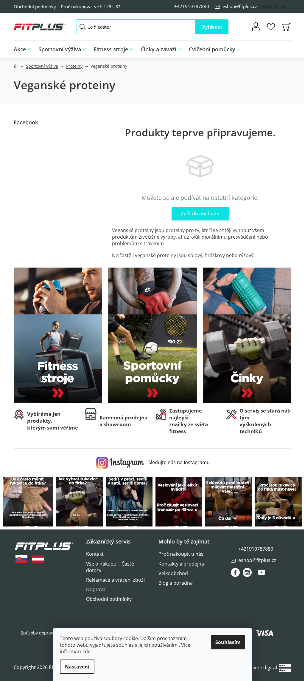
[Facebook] (235, 572)
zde (87, 651)
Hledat (212, 26)
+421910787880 (191, 6)
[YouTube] (261, 575)
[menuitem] (24, 49)
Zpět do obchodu (200, 213)
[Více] (282, 47)
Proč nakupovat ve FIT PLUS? (90, 7)
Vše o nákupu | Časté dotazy (110, 567)
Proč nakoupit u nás (180, 554)
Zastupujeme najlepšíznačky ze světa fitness (188, 421)
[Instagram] (247, 572)
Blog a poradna (175, 583)
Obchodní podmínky (35, 7)
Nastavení (77, 666)
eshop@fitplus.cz (239, 6)
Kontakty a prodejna (181, 563)
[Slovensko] (21, 559)
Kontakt (95, 554)
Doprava (95, 589)
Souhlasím (228, 642)
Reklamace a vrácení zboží (115, 580)
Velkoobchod (173, 573)
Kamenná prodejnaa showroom (123, 421)
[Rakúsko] (38, 559)
